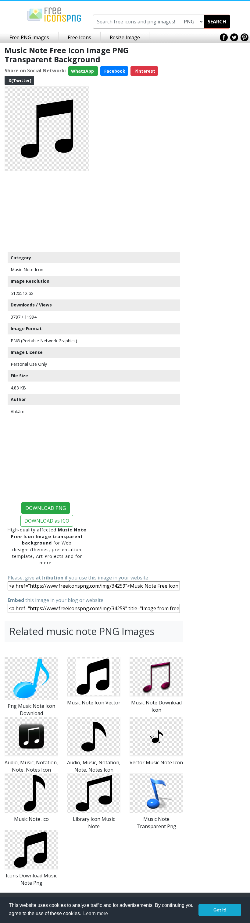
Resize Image (125, 37)
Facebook (114, 71)
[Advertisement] (47, 211)
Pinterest (144, 71)
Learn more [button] (95, 913)
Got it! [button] (220, 909)
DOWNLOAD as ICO (46, 520)
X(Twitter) (19, 80)
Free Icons (79, 37)
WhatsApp (83, 71)
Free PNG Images (29, 37)
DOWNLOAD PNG (45, 508)
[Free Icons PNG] (54, 14)
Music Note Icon (27, 269)
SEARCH (217, 21)
